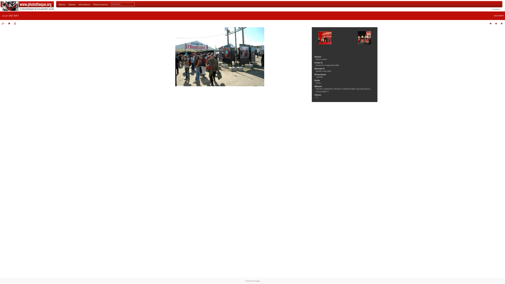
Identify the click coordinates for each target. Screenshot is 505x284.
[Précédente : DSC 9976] (496, 23)
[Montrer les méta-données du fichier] (15, 23)
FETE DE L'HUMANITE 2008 (344, 89)
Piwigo (257, 281)
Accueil (4, 16)
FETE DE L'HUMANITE (324, 89)
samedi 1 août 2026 (323, 71)
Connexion (496, 9)
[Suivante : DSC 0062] (501, 23)
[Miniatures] (490, 23)
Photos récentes (100, 4)
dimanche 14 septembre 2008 (327, 65)
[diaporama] (9, 23)
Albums (62, 4)
